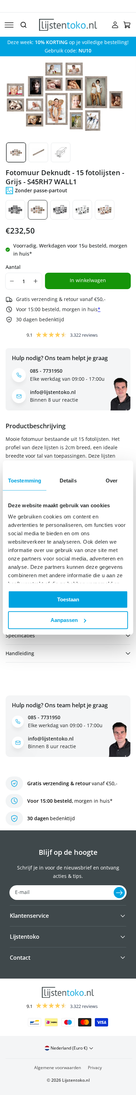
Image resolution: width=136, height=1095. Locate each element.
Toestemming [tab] (24, 481)
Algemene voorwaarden (57, 1068)
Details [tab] (68, 481)
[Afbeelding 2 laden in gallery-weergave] (38, 152)
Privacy (95, 1068)
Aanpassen (64, 620)
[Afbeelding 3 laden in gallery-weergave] (60, 152)
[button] (9, 25)
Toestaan (68, 599)
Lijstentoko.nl (76, 1080)
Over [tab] (112, 481)
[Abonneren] (119, 892)
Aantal (13, 267)
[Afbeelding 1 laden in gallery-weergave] (16, 152)
